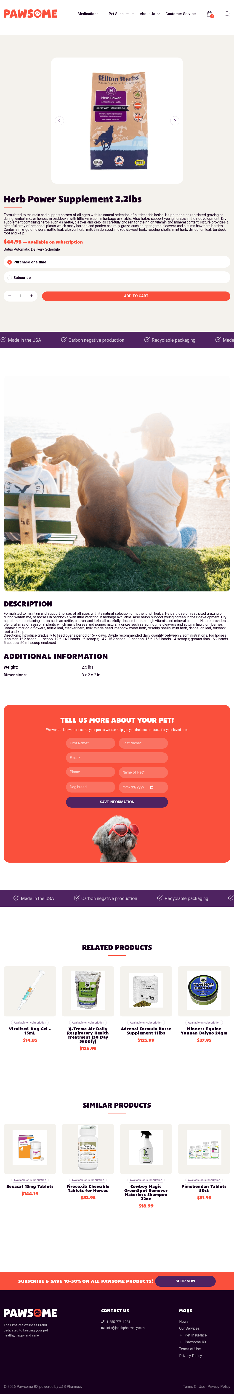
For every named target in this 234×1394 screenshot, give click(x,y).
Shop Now (185, 1281)
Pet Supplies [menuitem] (119, 14)
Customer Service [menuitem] (180, 14)
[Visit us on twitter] (26, 2)
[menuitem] (227, 14)
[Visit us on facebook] (8, 2)
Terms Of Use (194, 1387)
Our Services (189, 1328)
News (184, 1321)
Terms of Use (190, 1349)
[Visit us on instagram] (17, 2)
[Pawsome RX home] (30, 13)
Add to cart (136, 296)
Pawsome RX (195, 1342)
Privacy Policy (190, 1356)
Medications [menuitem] (88, 14)
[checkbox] (117, 262)
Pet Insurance (196, 1335)
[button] (59, 120)
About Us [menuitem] (147, 14)
